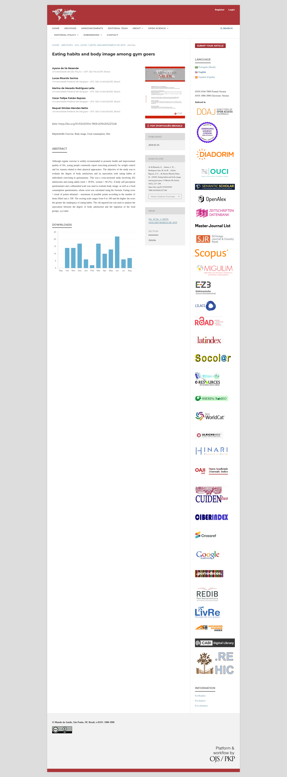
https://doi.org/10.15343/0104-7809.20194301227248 (87, 123)
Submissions (92, 35)
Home (55, 28)
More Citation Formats (163, 196)
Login (231, 9)
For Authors (200, 700)
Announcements (92, 28)
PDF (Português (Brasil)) (166, 125)
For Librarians (201, 705)
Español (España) (206, 77)
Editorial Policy (65, 35)
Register (220, 9)
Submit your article (210, 45)
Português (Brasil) (207, 67)
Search (227, 28)
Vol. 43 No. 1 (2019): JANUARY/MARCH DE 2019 (100, 45)
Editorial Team (118, 28)
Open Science (157, 28)
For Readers (200, 695)
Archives (70, 28)
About (137, 28)
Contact (112, 35)
